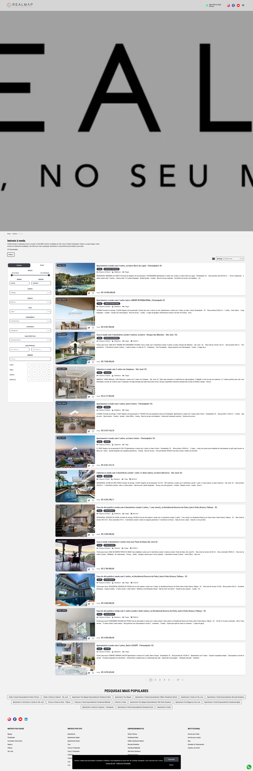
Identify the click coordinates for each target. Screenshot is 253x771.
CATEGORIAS (30, 327)
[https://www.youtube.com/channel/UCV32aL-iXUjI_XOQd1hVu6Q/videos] (238, 5)
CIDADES (30, 289)
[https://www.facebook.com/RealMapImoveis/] (233, 5)
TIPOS (30, 308)
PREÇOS (30, 270)
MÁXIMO (40, 279)
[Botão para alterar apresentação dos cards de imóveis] (213, 259)
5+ (49, 365)
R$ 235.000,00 (15, 273)
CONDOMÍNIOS (30, 317)
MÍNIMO (19, 279)
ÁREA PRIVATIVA (30, 345)
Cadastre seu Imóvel (194, 748)
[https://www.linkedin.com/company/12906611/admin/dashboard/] (26, 719)
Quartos (12, 374)
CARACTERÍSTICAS (30, 336)
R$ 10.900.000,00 (45, 273)
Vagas (11, 370)
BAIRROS (30, 298)
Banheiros (13, 379)
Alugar (42, 265)
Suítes (12, 365)
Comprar (19, 265)
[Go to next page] (183, 680)
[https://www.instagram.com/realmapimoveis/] (228, 5)
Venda (10, 254)
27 (178, 680)
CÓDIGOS (30, 355)
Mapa (220, 258)
